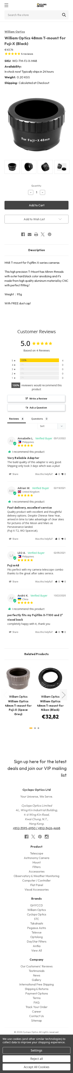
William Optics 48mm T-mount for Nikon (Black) (50, 706)
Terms (37, 998)
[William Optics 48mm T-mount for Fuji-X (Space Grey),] (18, 678)
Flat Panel (36, 885)
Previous (5, 694)
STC (36, 919)
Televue (36, 932)
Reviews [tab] (14, 418)
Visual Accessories (37, 889)
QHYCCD (36, 905)
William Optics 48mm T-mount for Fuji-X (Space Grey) (18, 708)
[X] (43, 234)
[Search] (64, 14)
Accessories (37, 871)
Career (36, 1011)
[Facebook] (23, 234)
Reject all (36, 1059)
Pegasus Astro (36, 928)
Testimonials (37, 971)
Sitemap (36, 1020)
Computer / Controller (36, 880)
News (36, 975)
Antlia (36, 946)
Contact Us (36, 1016)
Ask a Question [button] (38, 407)
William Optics (14, 32)
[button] (57, 474)
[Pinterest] (49, 234)
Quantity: (36, 185)
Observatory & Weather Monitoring (36, 876)
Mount (36, 862)
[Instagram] (47, 837)
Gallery (36, 980)
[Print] (36, 234)
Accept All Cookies (36, 1067)
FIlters (36, 867)
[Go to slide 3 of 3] (38, 728)
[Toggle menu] (6, 5)
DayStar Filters (36, 941)
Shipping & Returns (36, 989)
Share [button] (15, 474)
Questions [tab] (37, 418)
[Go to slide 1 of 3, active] (30, 728)
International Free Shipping (36, 984)
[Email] (29, 234)
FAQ (36, 1002)
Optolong (36, 937)
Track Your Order (36, 1007)
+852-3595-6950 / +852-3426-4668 (36, 828)
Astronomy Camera (36, 858)
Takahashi (36, 923)
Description (36, 250)
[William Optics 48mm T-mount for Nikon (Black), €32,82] (50, 678)
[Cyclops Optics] (41, 5)
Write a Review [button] (38, 398)
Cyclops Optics (36, 914)
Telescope (36, 853)
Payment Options (36, 993)
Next (63, 694)
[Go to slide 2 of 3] (35, 728)
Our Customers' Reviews (37, 966)
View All (36, 950)
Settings (36, 1050)
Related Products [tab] (36, 654)
